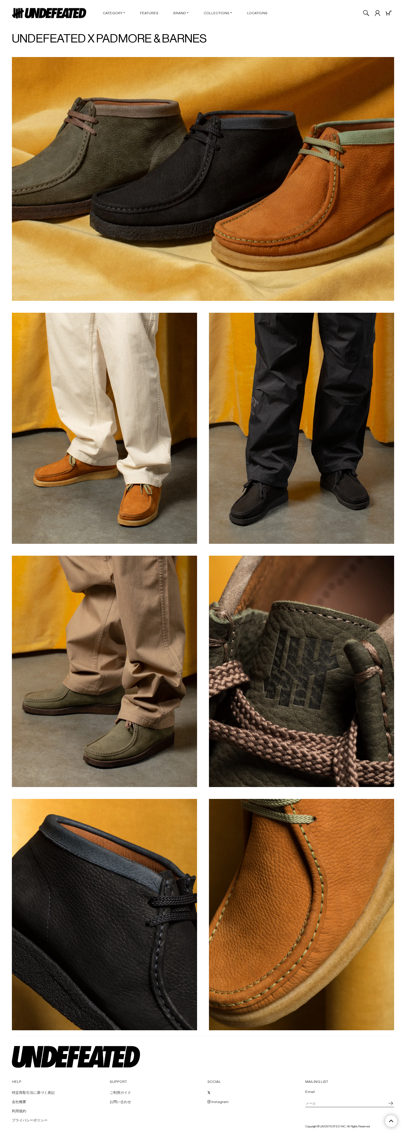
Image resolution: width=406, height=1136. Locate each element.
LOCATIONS (257, 13)
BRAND (181, 13)
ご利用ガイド (120, 1092)
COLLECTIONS (218, 13)
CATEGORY (114, 13)
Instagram (220, 1102)
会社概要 (19, 1102)
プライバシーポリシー (30, 1120)
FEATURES (149, 13)
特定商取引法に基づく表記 (33, 1092)
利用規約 (19, 1111)
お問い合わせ (120, 1102)
